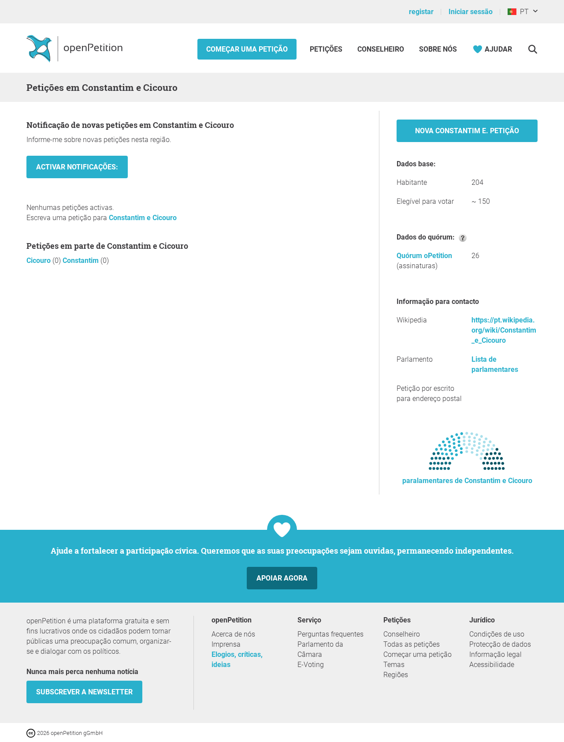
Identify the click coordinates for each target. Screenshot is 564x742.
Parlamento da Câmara (320, 649)
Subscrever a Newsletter (84, 692)
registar (421, 11)
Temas (393, 664)
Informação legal (495, 654)
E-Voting (310, 664)
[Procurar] (532, 49)
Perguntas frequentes (330, 634)
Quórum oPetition (424, 255)
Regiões (395, 675)
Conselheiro (380, 49)
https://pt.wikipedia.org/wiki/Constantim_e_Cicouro (503, 330)
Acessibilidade (491, 664)
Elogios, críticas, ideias (237, 659)
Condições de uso (496, 634)
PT (522, 11)
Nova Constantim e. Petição (467, 131)
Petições (327, 49)
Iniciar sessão (471, 11)
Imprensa (226, 644)
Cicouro (39, 260)
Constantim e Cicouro (143, 218)
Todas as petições (411, 644)
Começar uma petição (247, 49)
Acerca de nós (233, 634)
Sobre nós (438, 49)
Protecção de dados (500, 644)
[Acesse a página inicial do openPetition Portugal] (75, 48)
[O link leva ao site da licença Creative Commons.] (31, 732)
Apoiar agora (282, 578)
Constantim (81, 260)
